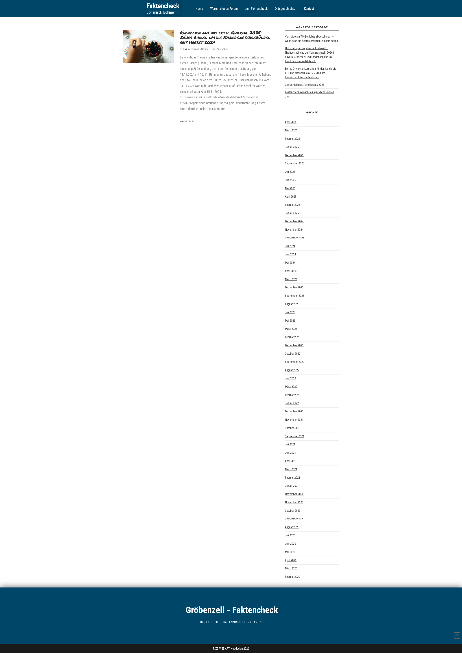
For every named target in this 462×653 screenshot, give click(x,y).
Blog (184, 49)
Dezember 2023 (294, 287)
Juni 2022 (290, 378)
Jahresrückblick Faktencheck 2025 (304, 84)
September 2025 (294, 163)
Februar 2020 (292, 576)
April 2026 (291, 122)
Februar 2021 (292, 477)
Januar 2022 (292, 403)
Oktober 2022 (292, 353)
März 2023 (291, 328)
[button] (309, 8)
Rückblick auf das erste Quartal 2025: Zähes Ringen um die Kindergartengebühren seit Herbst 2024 (225, 37)
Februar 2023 (292, 337)
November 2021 (294, 419)
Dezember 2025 (294, 155)
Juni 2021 (290, 452)
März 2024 (291, 279)
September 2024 (294, 238)
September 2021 (294, 436)
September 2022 (294, 361)
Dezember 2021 (294, 411)
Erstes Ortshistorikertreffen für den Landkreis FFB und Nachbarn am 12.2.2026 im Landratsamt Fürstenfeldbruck (310, 73)
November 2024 (294, 229)
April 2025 (291, 196)
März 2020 (291, 568)
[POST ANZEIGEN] (148, 46)
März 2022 (291, 386)
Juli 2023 (290, 312)
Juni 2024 (290, 254)
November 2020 (294, 502)
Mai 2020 (290, 552)
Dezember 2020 (294, 494)
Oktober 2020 (292, 510)
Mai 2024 (290, 262)
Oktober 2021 (292, 428)
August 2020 (292, 527)
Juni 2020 (290, 543)
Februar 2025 (292, 204)
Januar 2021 (292, 485)
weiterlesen (187, 121)
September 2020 (294, 519)
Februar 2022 (292, 395)
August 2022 (292, 370)
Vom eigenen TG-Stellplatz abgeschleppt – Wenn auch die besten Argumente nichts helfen (311, 39)
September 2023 (294, 295)
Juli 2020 (290, 535)
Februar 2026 (292, 138)
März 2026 (291, 130)
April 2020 (291, 560)
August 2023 (292, 304)
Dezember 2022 (294, 345)
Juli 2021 (290, 444)
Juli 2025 (290, 171)
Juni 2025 (290, 180)
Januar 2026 (292, 147)
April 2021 (291, 461)
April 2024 (291, 271)
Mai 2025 (290, 188)
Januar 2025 (292, 213)
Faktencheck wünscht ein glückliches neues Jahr (309, 94)
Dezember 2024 (294, 221)
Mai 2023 (290, 320)
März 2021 (291, 469)
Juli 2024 (290, 246)
